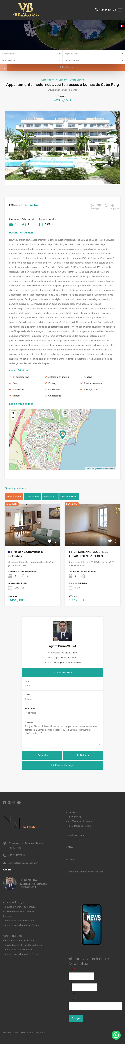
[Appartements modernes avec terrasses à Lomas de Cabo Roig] (62, 435)
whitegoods (54, 395)
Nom (27, 681)
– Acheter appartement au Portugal (22, 925)
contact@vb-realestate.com (23, 863)
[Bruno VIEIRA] (10, 888)
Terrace (17, 395)
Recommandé (14, 496)
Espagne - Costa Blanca (71, 79)
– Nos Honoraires (75, 835)
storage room (91, 389)
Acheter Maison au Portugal (19, 920)
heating (88, 377)
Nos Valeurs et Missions (80, 821)
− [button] (13, 417)
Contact (72, 859)
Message (29, 722)
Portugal (7, 916)
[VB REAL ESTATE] (26, 16)
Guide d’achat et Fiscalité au (19, 911)
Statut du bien (69, 496)
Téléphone (30, 708)
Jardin (16, 383)
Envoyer (76, 1018)
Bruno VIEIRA (28, 880)
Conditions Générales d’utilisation (85, 871)
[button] (116, 1035)
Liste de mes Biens (63, 672)
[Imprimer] (112, 205)
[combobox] (31, 53)
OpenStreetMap (100, 468)
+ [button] (13, 413)
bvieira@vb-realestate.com (67, 662)
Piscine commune (93, 383)
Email (72, 999)
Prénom (72, 982)
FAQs (70, 847)
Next (114, 147)
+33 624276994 (16, 855)
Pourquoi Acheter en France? (20, 940)
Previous (11, 147)
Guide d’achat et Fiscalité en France (23, 945)
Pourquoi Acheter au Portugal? (20, 907)
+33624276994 (107, 10)
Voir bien (32, 537)
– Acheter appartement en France (21, 954)
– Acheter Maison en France (17, 949)
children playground (58, 377)
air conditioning (21, 377)
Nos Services (74, 816)
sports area (54, 389)
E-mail (28, 695)
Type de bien (32, 496)
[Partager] (92, 205)
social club (18, 389)
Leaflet (88, 468)
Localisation (47, 79)
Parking (52, 383)
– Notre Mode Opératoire (78, 826)
